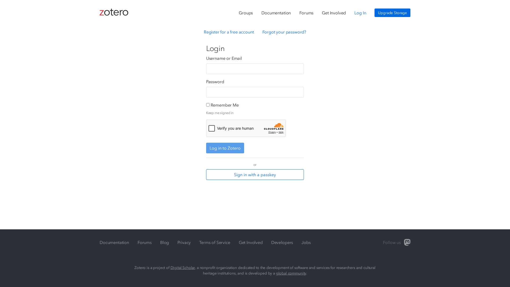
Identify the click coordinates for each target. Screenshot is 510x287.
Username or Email (224, 58)
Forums (306, 12)
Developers (282, 242)
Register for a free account (229, 32)
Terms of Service (214, 242)
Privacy (184, 242)
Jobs (306, 242)
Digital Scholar (183, 267)
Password (215, 81)
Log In (360, 12)
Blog (164, 242)
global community (291, 273)
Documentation (276, 12)
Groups (246, 12)
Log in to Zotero (225, 148)
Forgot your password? (284, 32)
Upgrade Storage (392, 13)
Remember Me (225, 105)
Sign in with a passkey (255, 174)
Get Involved (334, 12)
